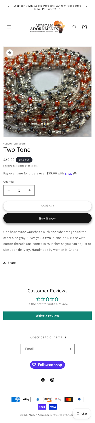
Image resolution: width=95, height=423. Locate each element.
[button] (9, 27)
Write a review (47, 315)
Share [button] (12, 263)
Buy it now (47, 218)
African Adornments (40, 414)
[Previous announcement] (8, 7)
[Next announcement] (87, 7)
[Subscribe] (69, 349)
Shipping (8, 165)
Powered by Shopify (64, 414)
